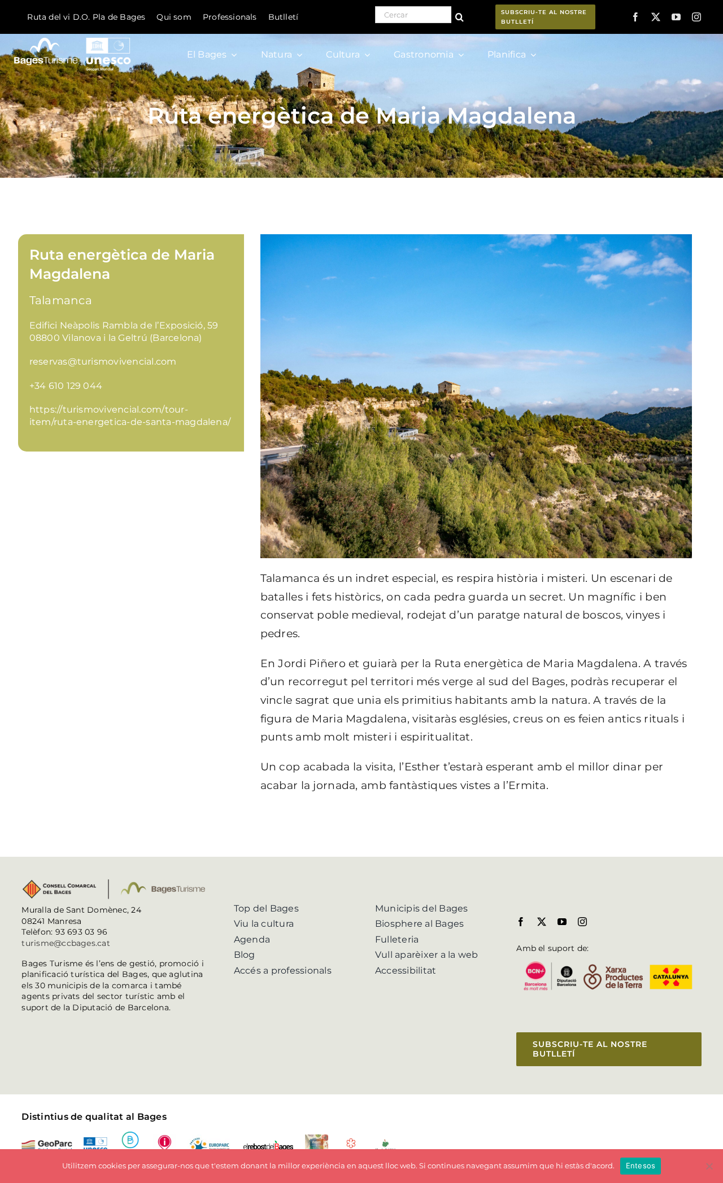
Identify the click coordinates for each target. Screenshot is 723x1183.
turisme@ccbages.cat (65, 943)
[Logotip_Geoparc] (46, 1144)
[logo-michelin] (351, 1142)
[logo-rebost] (268, 1144)
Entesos (641, 1165)
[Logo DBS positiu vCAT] (130, 1136)
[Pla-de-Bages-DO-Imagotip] (385, 1142)
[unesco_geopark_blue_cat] (95, 1141)
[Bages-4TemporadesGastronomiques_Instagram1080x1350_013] (316, 1138)
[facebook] (635, 16)
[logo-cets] (210, 1138)
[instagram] (696, 16)
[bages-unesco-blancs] (73, 36)
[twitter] (655, 16)
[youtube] (676, 16)
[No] (709, 1166)
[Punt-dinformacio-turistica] (164, 1138)
